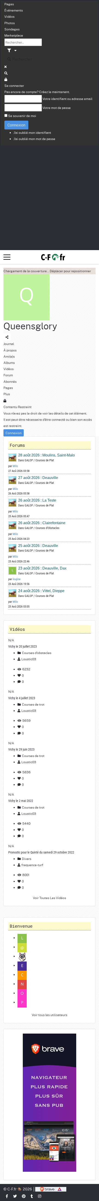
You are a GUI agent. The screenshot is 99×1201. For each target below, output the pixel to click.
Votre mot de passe (57, 107)
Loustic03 (28, 659)
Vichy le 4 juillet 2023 (21, 698)
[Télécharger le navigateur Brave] (50, 1189)
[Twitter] (15, 1196)
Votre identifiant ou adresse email (67, 98)
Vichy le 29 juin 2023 (21, 749)
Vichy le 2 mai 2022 (20, 801)
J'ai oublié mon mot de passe (34, 138)
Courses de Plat (44, 460)
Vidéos (9, 16)
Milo (15, 466)
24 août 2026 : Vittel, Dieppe (41, 591)
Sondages (12, 29)
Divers (26, 858)
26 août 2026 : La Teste (37, 500)
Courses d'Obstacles (47, 528)
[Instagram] (40, 1196)
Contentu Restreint (17, 406)
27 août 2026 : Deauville (38, 478)
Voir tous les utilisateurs (49, 1014)
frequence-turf (32, 864)
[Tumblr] (32, 1196)
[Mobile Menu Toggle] (6, 257)
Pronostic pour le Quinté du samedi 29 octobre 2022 (41, 852)
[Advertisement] (49, 197)
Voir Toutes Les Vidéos (49, 897)
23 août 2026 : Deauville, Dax (42, 568)
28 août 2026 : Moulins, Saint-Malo (46, 455)
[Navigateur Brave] (49, 1103)
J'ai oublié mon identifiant (32, 132)
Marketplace (13, 35)
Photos (9, 22)
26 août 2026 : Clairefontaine (41, 523)
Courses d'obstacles (36, 652)
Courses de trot (32, 704)
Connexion (16, 125)
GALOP (29, 460)
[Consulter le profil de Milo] (12, 457)
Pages (9, 4)
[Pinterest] (24, 1196)
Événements (13, 10)
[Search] (6, 73)
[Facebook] (7, 1196)
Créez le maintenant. (54, 91)
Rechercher (22, 59)
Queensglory (30, 325)
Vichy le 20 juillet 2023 (22, 646)
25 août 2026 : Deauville (38, 546)
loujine (16, 579)
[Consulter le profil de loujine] (12, 570)
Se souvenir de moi (22, 115)
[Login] (6, 79)
